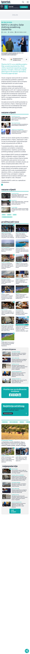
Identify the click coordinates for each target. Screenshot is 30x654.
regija (22, 422)
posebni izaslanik (7, 217)
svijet (9, 214)
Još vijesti (13, 511)
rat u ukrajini (13, 422)
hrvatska (4, 422)
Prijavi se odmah (8, 413)
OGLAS (15, 15)
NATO (3, 214)
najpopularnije (9, 466)
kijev (14, 214)
